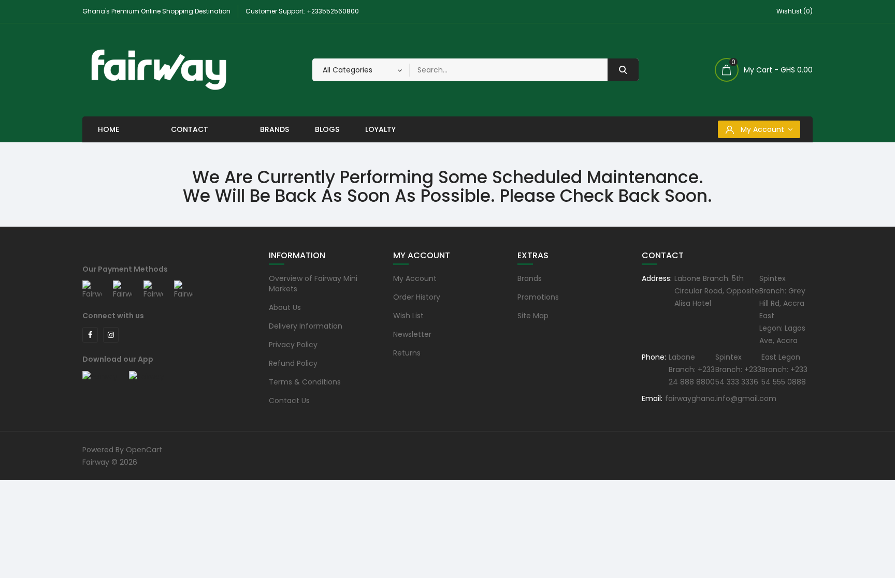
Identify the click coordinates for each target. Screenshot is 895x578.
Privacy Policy (293, 344)
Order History (416, 297)
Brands (274, 129)
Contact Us (289, 400)
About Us (285, 307)
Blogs (327, 129)
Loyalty (380, 129)
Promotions (538, 297)
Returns (407, 353)
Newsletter (412, 334)
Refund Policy (293, 363)
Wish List (408, 315)
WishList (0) (794, 11)
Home (108, 129)
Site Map (532, 315)
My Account (415, 278)
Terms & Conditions (305, 382)
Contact (189, 129)
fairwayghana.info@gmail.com (720, 398)
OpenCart (144, 449)
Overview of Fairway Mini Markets (313, 283)
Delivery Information (305, 326)
